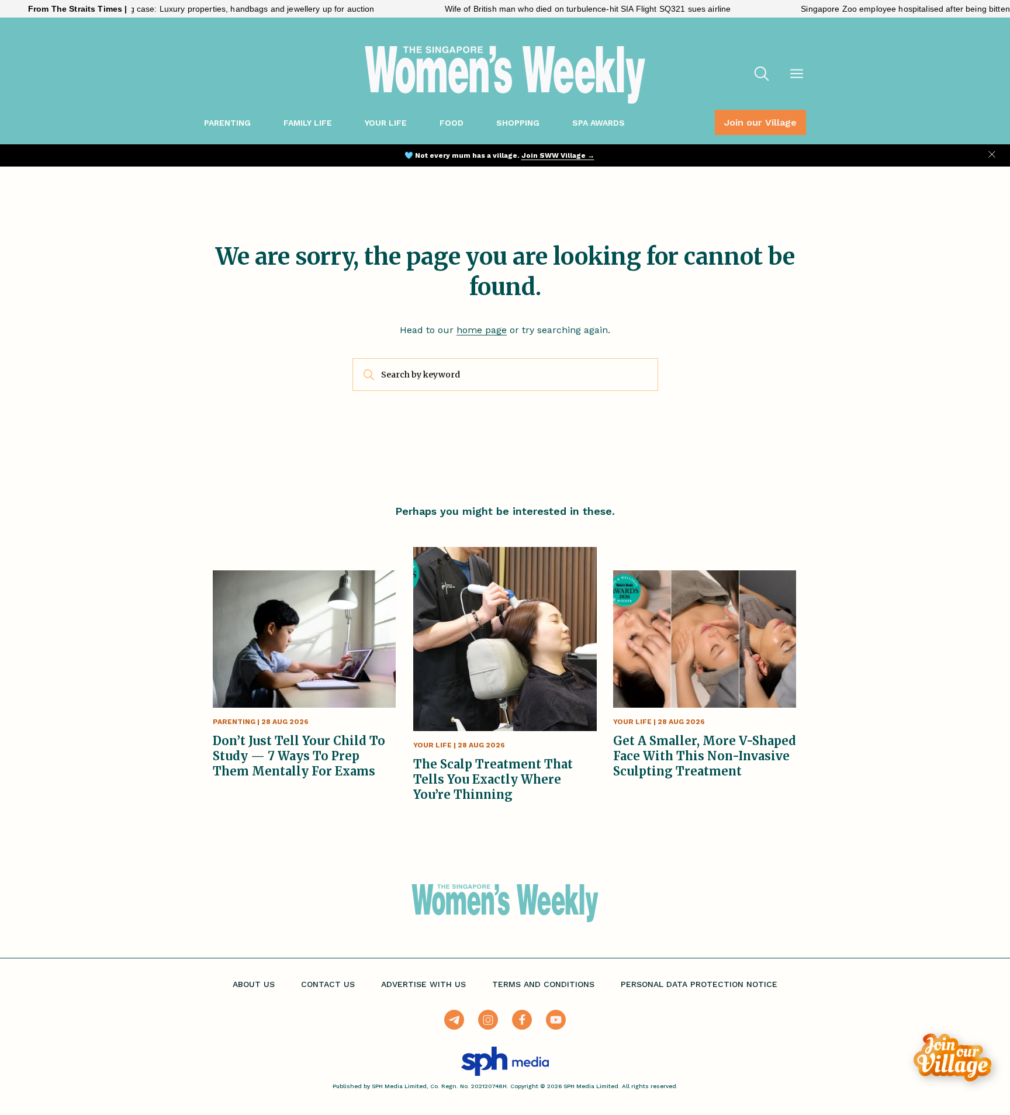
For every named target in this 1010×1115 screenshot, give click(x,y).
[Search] (761, 74)
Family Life (307, 122)
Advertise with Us (423, 984)
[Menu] (796, 74)
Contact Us (328, 984)
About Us (254, 984)
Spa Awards (598, 122)
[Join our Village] (952, 1057)
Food (452, 122)
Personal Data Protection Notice (699, 984)
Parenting (227, 122)
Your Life (386, 122)
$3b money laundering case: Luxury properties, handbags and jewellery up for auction (179, 8)
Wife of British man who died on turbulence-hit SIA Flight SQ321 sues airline (555, 8)
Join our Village (760, 122)
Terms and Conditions (543, 984)
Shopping (517, 122)
